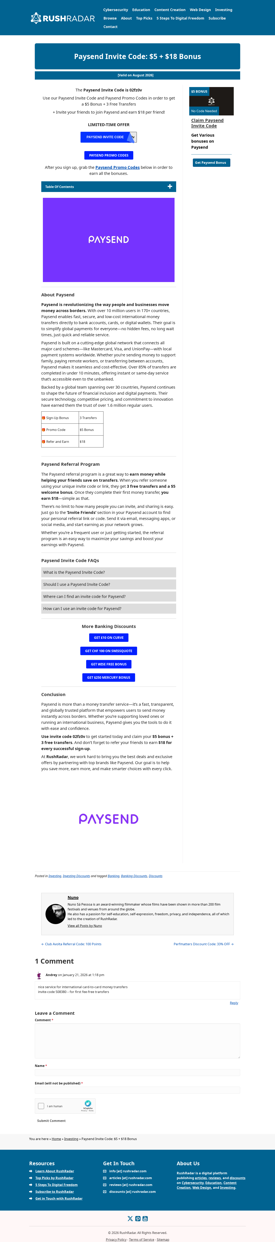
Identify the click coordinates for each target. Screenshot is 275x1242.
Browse (110, 18)
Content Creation (170, 9)
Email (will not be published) (59, 1083)
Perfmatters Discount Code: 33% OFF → (204, 944)
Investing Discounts (76, 876)
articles (201, 1178)
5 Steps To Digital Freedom (180, 18)
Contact (110, 26)
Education (141, 9)
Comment (44, 1020)
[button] (108, 155)
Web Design (200, 9)
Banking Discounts (134, 876)
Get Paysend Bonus (210, 162)
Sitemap (163, 1239)
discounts (237, 1178)
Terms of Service (141, 1239)
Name (41, 1066)
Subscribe (217, 18)
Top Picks (144, 18)
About (126, 18)
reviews (215, 1178)
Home (56, 1139)
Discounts (155, 876)
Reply (234, 1003)
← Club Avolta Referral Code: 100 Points (71, 944)
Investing (223, 9)
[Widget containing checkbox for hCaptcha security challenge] (65, 1106)
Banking (113, 876)
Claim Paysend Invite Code (207, 122)
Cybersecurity (115, 9)
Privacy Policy (116, 1239)
